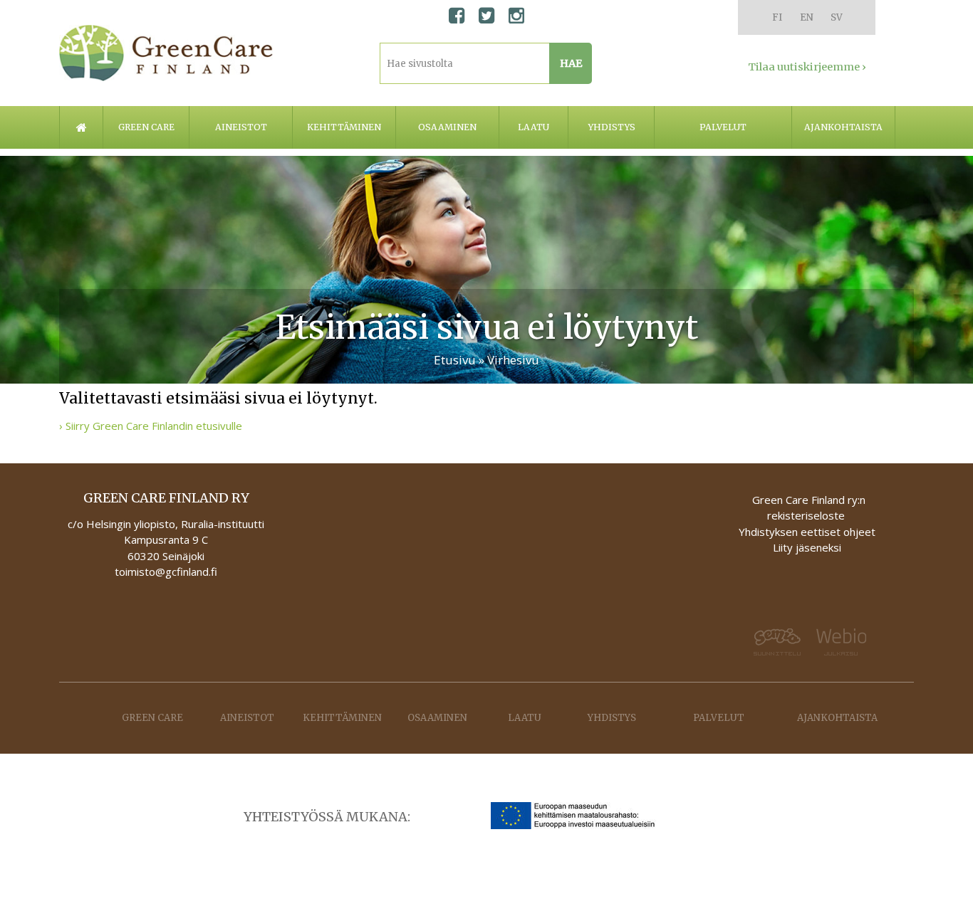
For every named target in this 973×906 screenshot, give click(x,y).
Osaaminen (447, 127)
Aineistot (241, 127)
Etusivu (455, 360)
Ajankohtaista (843, 127)
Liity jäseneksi (807, 547)
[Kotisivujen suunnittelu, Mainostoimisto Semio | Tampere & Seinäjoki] (772, 641)
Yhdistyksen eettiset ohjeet (807, 532)
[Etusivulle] (166, 53)
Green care (146, 127)
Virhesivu (513, 360)
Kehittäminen (344, 127)
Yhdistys (611, 127)
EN (806, 17)
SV (837, 17)
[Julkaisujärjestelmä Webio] (844, 642)
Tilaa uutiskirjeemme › (807, 66)
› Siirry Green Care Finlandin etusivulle (150, 425)
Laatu (533, 127)
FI (777, 17)
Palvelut (722, 127)
